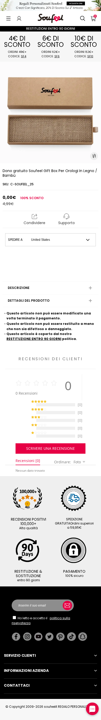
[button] (8, 18)
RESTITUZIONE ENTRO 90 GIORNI (33, 339)
